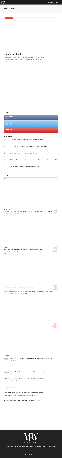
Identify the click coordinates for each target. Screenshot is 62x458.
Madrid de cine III (13, 54)
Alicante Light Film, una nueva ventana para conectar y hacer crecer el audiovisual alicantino (32, 358)
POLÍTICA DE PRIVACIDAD (21, 446)
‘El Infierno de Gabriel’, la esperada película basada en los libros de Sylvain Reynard (28, 211)
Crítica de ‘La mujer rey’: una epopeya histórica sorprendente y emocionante (28, 146)
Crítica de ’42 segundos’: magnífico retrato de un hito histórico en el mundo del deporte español (33, 160)
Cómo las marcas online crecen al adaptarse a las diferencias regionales (27, 378)
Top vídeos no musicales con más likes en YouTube (19, 287)
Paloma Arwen (9, 61)
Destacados (9, 18)
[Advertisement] (31, 98)
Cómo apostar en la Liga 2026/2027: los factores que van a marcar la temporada (30, 365)
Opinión (6, 247)
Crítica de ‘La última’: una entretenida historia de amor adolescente (26, 139)
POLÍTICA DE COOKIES (35, 446)
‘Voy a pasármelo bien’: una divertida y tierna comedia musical (25, 166)
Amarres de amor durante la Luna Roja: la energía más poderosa (23, 249)
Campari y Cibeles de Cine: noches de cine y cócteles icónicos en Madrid (27, 371)
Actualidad (7, 209)
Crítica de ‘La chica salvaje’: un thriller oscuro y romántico (24, 153)
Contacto (45, 446)
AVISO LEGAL (10, 446)
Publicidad (52, 446)
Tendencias (7, 285)
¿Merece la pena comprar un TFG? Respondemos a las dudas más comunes (22, 400)
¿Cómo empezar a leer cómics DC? (14, 325)
